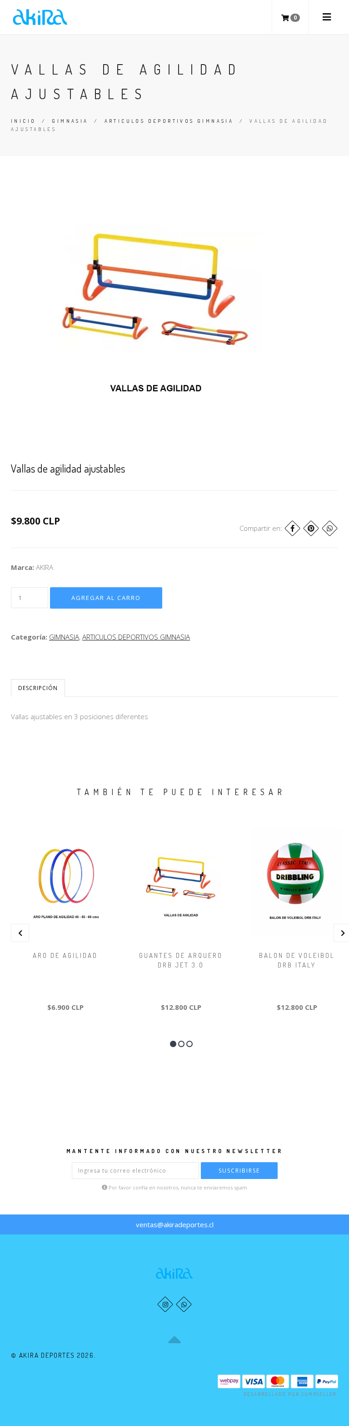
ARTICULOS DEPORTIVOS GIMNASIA (169, 121)
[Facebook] (292, 528)
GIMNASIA (70, 121)
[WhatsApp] (183, 1304)
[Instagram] (165, 1304)
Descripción (38, 688)
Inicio (23, 121)
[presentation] (20, 933)
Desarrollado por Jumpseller (290, 1394)
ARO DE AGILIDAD (65, 955)
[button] (173, 1044)
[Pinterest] (311, 528)
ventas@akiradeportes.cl (175, 1224)
